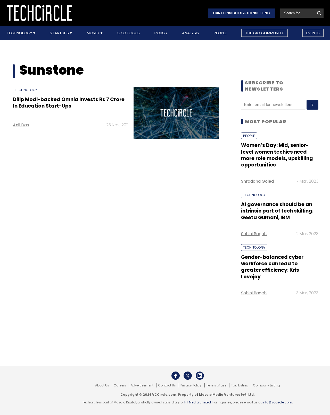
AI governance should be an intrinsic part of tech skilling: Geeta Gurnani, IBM (277, 211)
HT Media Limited (197, 402)
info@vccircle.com (277, 402)
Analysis (190, 33)
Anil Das (21, 125)
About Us (102, 385)
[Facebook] (175, 376)
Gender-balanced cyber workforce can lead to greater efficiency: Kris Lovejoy (272, 267)
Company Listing (266, 385)
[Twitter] (188, 376)
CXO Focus (128, 33)
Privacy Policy (191, 385)
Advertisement (142, 385)
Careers (120, 385)
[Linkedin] (200, 376)
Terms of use (216, 385)
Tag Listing (239, 385)
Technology (20, 33)
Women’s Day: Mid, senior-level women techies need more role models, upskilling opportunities (277, 155)
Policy (161, 33)
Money (94, 33)
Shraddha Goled (257, 181)
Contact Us (167, 385)
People (220, 33)
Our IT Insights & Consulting (241, 13)
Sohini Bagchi (254, 234)
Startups (60, 33)
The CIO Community (264, 33)
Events (313, 33)
